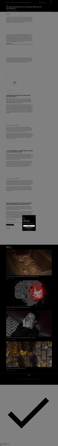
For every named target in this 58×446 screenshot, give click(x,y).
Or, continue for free (29, 229)
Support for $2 (29, 225)
